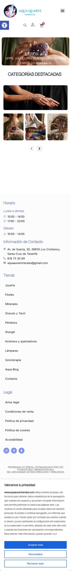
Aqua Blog (12, 369)
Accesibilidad (14, 439)
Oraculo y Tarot (15, 313)
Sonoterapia (13, 360)
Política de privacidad (19, 421)
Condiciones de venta (19, 411)
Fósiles (9, 294)
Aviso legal (12, 402)
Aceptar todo (35, 544)
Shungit (10, 332)
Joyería (10, 285)
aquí (55, 533)
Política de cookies (17, 430)
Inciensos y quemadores (21, 341)
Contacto (11, 378)
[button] (4, 25)
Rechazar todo (35, 563)
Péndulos (11, 322)
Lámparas (11, 350)
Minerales (11, 304)
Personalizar (36, 554)
